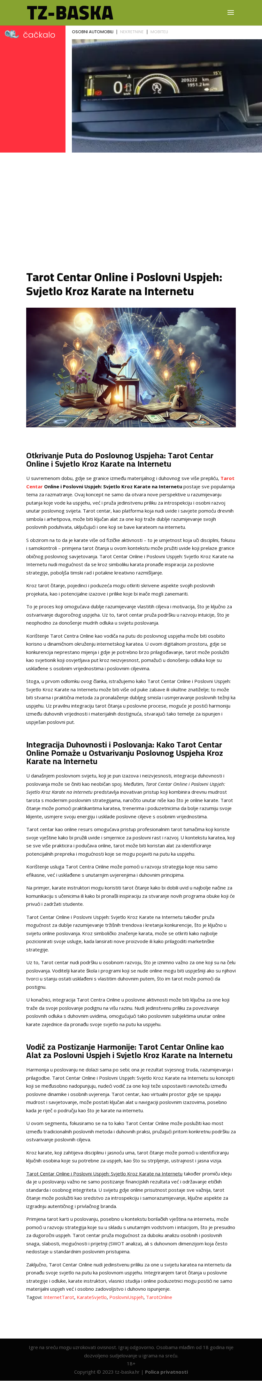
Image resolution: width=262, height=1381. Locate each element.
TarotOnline (159, 1297)
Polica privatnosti (166, 1372)
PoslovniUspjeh (126, 1297)
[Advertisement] (131, 212)
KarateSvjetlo (92, 1297)
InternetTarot (58, 1297)
